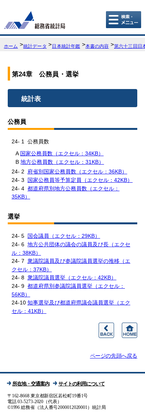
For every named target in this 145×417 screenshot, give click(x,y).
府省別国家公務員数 (77, 171)
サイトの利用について (81, 384)
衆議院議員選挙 (71, 277)
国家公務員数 (62, 153)
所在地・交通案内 (30, 384)
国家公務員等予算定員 (80, 180)
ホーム (11, 46)
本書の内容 (97, 46)
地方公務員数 (62, 162)
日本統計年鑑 (66, 46)
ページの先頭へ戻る (113, 356)
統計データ (35, 46)
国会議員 (63, 236)
